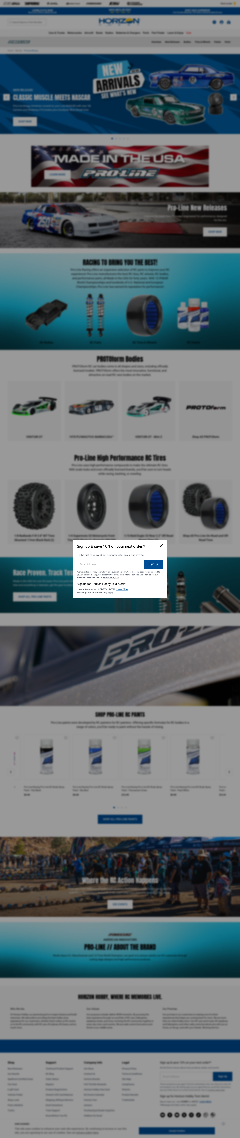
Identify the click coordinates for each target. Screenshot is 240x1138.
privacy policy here (111, 578)
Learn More (122, 589)
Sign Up (153, 564)
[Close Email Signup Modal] (161, 546)
